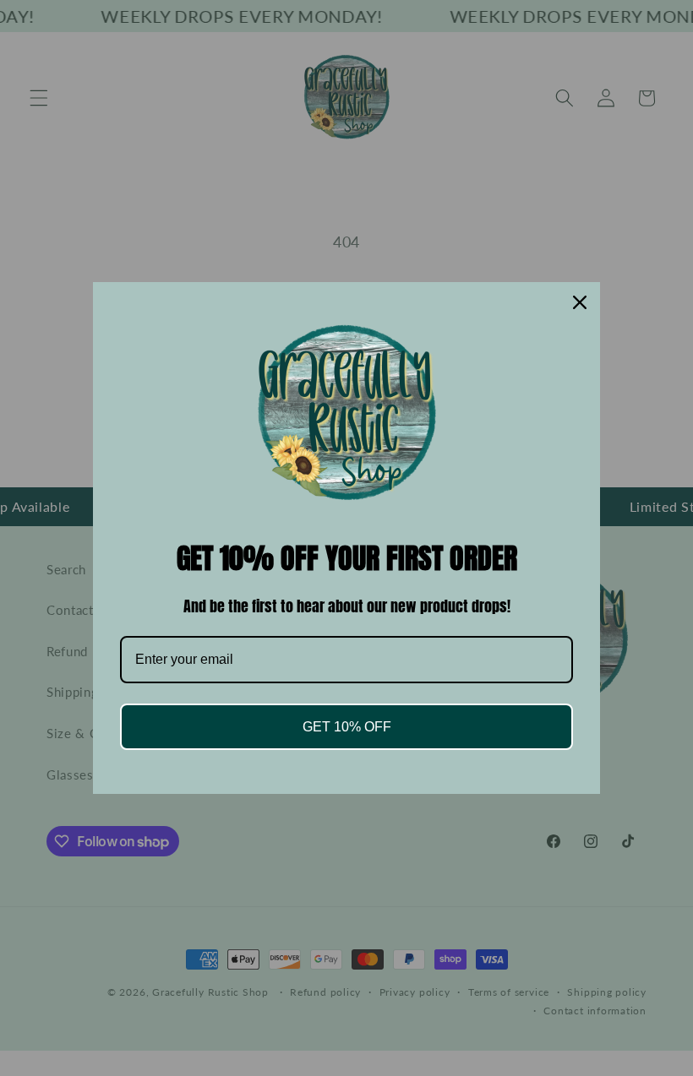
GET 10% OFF (347, 727)
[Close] (579, 302)
